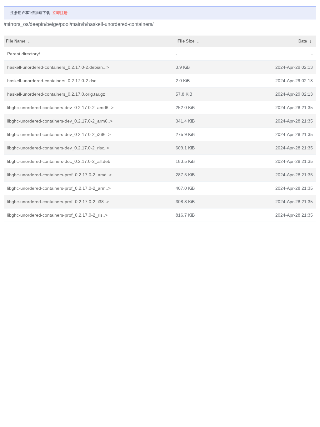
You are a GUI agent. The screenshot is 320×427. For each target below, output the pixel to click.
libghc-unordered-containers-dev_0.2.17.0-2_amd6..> (60, 107)
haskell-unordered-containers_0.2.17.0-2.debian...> (58, 67)
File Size (186, 41)
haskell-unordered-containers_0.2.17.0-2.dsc (51, 80)
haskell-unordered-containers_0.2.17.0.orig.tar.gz (56, 94)
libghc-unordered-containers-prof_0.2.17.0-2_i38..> (58, 201)
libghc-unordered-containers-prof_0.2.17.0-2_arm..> (59, 188)
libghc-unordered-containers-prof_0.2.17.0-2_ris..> (57, 215)
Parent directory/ (23, 53)
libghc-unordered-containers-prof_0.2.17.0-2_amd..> (59, 174)
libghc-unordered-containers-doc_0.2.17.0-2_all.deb (58, 161)
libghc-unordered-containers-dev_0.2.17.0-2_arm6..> (59, 120)
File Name (15, 41)
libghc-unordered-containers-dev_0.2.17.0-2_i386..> (59, 134)
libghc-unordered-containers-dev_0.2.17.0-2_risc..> (58, 147)
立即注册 (60, 13)
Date (302, 41)
